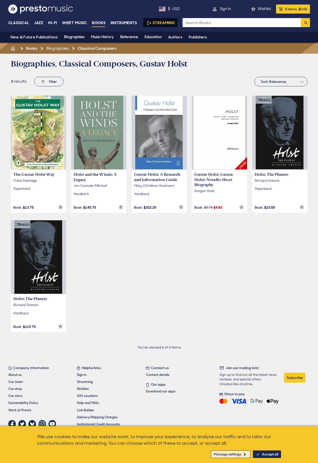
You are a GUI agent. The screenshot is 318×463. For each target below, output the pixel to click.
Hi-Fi (52, 22)
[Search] (305, 22)
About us (15, 375)
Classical (18, 22)
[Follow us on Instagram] (43, 424)
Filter (53, 81)
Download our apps (160, 391)
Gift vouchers (87, 396)
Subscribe (295, 377)
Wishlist (264, 8)
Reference (129, 36)
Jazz (38, 22)
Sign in (225, 8)
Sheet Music (74, 22)
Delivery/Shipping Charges (97, 417)
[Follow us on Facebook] (13, 424)
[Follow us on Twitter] (23, 424)
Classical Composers (96, 48)
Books (99, 22)
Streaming (164, 22)
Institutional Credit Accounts (98, 424)
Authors (175, 37)
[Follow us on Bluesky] (33, 424)
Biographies (74, 36)
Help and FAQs (88, 403)
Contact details (157, 375)
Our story (15, 396)
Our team (15, 382)
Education (153, 36)
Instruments (124, 22)
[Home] (14, 48)
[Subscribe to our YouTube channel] (54, 424)
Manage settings (227, 454)
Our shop (15, 389)
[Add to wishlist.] (60, 207)
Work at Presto (19, 410)
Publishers (198, 37)
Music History (102, 36)
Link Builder (85, 410)
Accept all (270, 454)
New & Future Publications (34, 37)
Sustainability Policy (23, 403)
